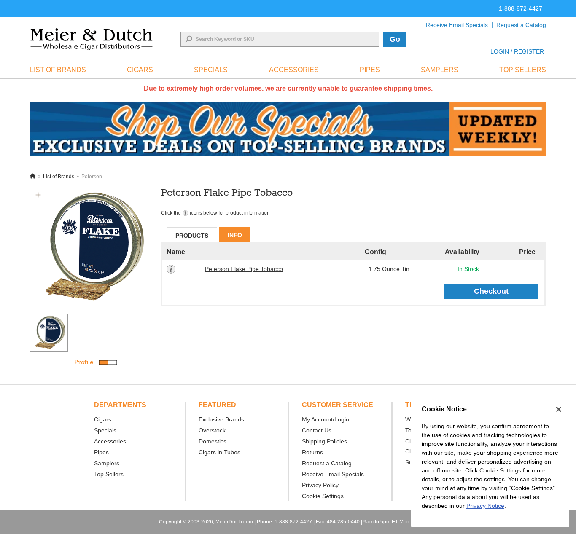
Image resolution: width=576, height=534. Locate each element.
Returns (312, 452)
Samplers (106, 463)
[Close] (558, 409)
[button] (38, 195)
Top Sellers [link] (522, 69)
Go (395, 39)
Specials (105, 430)
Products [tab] (191, 235)
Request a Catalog (521, 24)
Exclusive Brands (221, 419)
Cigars (102, 419)
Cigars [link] (140, 69)
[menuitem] (58, 70)
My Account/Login (325, 419)
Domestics (212, 441)
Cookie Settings (500, 470)
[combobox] (279, 39)
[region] (490, 462)
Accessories (110, 441)
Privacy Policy (320, 485)
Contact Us (316, 430)
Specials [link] (211, 69)
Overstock (212, 430)
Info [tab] (235, 235)
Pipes (101, 452)
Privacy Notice (485, 505)
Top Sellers (109, 474)
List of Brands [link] (58, 69)
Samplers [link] (439, 69)
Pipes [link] (370, 69)
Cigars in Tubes (219, 452)
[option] (90, 247)
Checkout (491, 291)
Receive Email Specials (457, 24)
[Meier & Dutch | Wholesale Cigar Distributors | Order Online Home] (91, 39)
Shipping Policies (324, 441)
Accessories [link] (294, 69)
